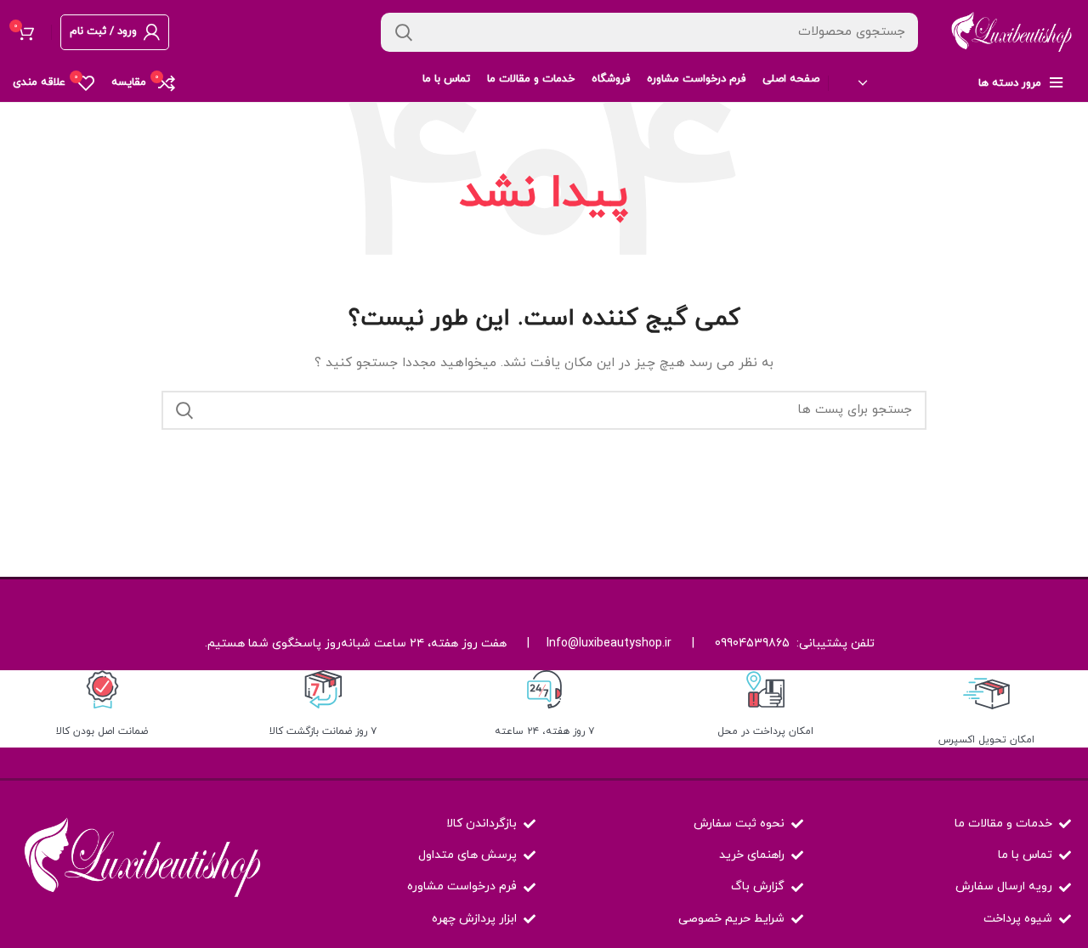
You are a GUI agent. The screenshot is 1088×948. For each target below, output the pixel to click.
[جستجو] (403, 32)
